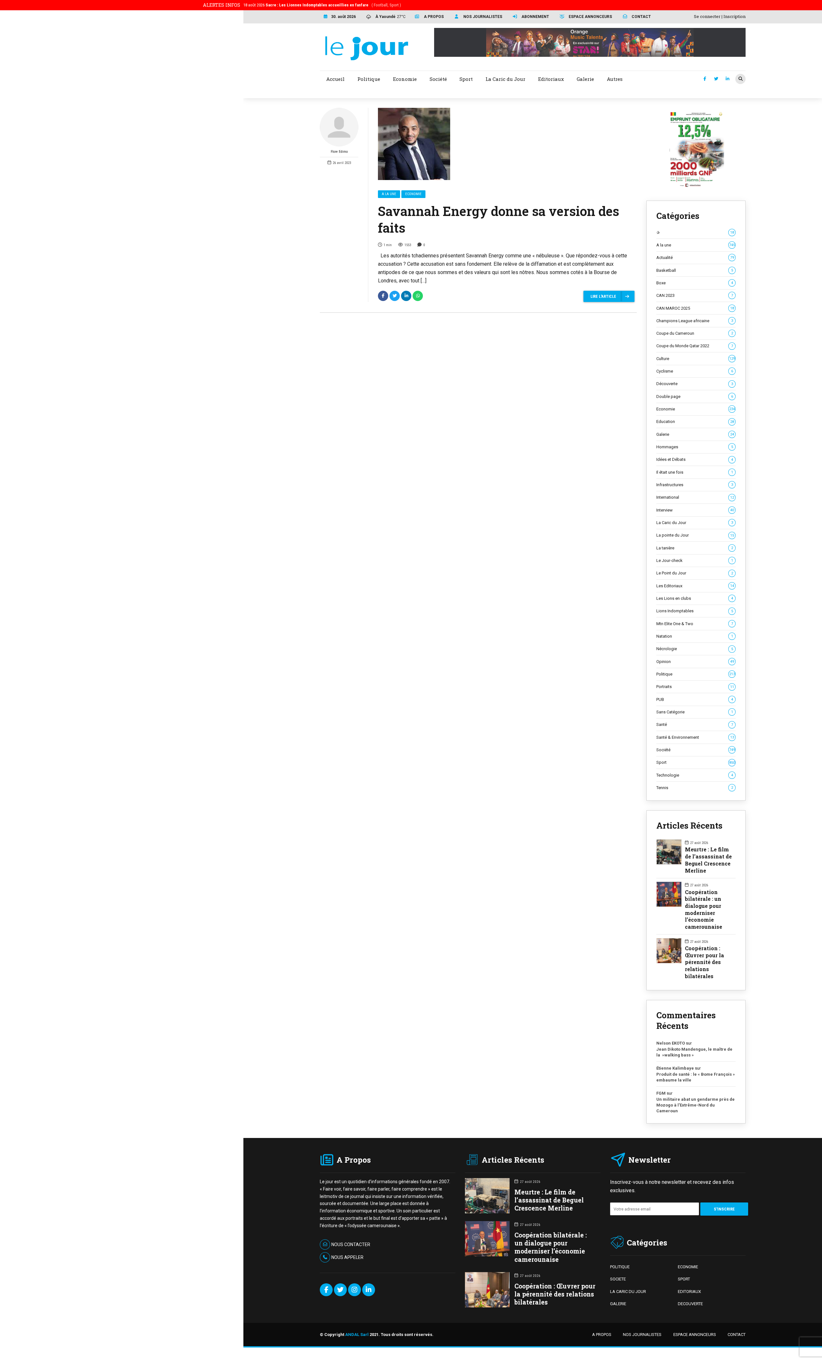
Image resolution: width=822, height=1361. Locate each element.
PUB (694, 699)
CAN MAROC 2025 (695, 308)
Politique (695, 674)
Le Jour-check (694, 560)
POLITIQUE (620, 1266)
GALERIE (618, 1303)
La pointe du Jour (695, 535)
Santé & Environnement (695, 737)
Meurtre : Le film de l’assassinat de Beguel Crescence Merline (708, 860)
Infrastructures (694, 484)
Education (695, 421)
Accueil (335, 79)
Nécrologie (694, 648)
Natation (694, 636)
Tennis (694, 787)
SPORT (684, 1279)
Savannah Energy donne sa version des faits (498, 219)
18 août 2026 (322, 5)
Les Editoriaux (695, 585)
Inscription (734, 16)
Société (695, 749)
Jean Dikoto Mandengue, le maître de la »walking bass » (694, 1052)
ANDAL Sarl (357, 1334)
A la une (389, 194)
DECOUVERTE (690, 1303)
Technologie (694, 775)
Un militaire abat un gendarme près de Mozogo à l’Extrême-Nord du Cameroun (695, 1105)
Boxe (694, 282)
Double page (694, 396)
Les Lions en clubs (694, 598)
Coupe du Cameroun (694, 333)
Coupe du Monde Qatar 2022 (694, 345)
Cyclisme (694, 371)
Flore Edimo (339, 152)
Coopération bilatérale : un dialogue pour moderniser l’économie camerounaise (703, 909)
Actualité (695, 257)
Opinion (695, 661)
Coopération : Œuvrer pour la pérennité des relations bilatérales (704, 962)
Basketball (694, 270)
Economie (413, 194)
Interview (695, 510)
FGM (661, 1093)
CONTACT (737, 1334)
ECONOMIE (688, 1266)
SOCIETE (618, 1279)
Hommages (694, 446)
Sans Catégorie (694, 712)
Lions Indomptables (694, 610)
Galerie (695, 434)
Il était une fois (694, 472)
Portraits (695, 686)
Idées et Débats (694, 459)
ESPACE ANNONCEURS (694, 1334)
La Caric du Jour (694, 522)
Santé (694, 724)
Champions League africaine (694, 320)
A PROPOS (601, 1334)
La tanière (694, 548)
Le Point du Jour (694, 573)
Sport (695, 762)
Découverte (694, 383)
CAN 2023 (694, 295)
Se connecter (707, 16)
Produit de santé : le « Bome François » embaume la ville (695, 1077)
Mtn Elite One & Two (694, 623)
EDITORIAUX (689, 1291)
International (695, 497)
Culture (695, 358)
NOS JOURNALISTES (642, 1334)
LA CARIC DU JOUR (628, 1291)
